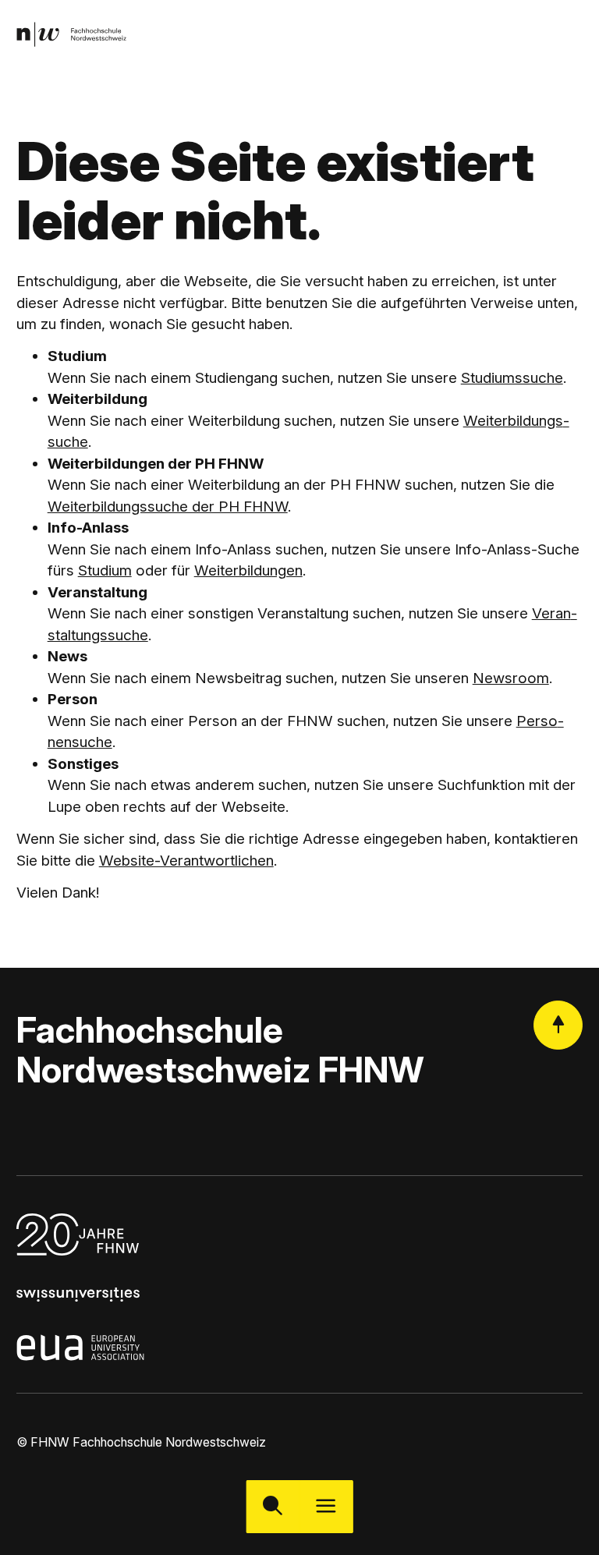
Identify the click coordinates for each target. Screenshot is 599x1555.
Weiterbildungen (248, 570)
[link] (71, 35)
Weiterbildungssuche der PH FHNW (168, 506)
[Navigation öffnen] (326, 1506)
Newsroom (511, 678)
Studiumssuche (512, 378)
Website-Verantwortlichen (186, 861)
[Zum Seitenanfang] (558, 1025)
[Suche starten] (273, 1506)
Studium (105, 570)
